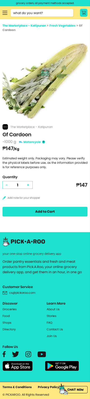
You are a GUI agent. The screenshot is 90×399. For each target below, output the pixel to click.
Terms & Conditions (17, 387)
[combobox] (42, 13)
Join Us (52, 336)
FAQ (49, 322)
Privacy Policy (48, 387)
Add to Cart (45, 211)
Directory (9, 329)
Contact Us (55, 329)
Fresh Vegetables (62, 25)
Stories (51, 316)
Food (6, 316)
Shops (7, 322)
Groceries (10, 309)
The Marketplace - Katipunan (24, 25)
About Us (53, 309)
